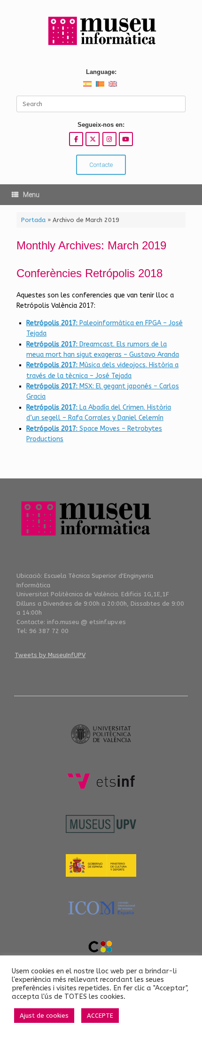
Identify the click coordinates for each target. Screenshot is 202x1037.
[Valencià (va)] (100, 83)
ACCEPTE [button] (100, 1015)
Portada (33, 219)
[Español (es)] (87, 83)
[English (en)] (113, 83)
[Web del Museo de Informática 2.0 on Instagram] (109, 139)
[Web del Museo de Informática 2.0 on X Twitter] (92, 139)
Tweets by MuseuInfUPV (50, 654)
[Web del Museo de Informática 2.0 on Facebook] (76, 139)
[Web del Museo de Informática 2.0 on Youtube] (126, 139)
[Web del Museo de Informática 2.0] (101, 31)
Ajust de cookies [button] (44, 1015)
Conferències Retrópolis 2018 (89, 273)
